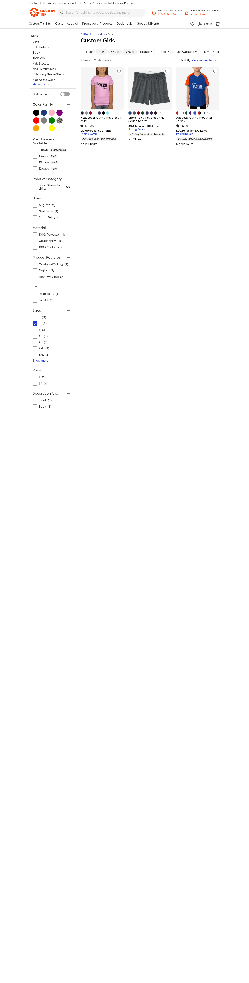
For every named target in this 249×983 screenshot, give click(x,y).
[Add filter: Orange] (36, 128)
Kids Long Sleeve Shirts (48, 74)
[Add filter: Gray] (44, 120)
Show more (40, 84)
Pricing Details (89, 134)
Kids (102, 34)
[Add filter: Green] (52, 120)
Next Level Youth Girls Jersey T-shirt (102, 119)
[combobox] (101, 13)
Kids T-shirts (41, 47)
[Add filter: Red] (36, 120)
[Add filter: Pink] (52, 113)
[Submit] (62, 13)
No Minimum (41, 94)
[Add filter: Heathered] (59, 120)
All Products (89, 34)
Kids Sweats (41, 63)
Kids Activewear (44, 80)
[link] (42, 12)
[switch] (65, 94)
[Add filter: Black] (36, 113)
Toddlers (39, 58)
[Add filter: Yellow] (52, 128)
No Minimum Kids (44, 69)
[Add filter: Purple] (59, 113)
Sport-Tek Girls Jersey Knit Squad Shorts (146, 119)
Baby (36, 52)
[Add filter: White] (44, 128)
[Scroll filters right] (213, 52)
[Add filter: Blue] (44, 113)
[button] (205, 14)
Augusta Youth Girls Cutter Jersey (194, 119)
